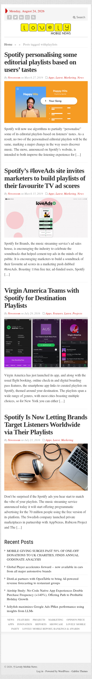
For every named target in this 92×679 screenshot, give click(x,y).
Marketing (70, 77)
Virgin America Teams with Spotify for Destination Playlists (41, 297)
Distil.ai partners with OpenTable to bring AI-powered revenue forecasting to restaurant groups (43, 580)
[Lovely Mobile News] (46, 29)
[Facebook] (10, 17)
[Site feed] (34, 17)
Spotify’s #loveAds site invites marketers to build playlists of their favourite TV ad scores (44, 178)
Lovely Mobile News (25, 666)
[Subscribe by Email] (28, 17)
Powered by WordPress (57, 671)
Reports (40, 624)
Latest (59, 77)
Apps (51, 77)
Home (8, 44)
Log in (40, 671)
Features (58, 313)
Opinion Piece (76, 619)
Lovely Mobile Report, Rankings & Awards (51, 628)
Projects (77, 313)
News (80, 77)
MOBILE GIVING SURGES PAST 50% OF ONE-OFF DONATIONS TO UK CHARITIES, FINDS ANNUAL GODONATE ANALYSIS (43, 555)
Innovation (24, 624)
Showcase (56, 624)
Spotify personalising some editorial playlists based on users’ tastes (40, 62)
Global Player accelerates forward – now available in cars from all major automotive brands (45, 569)
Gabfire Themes (79, 671)
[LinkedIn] (22, 17)
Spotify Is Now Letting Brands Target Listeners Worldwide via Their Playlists (45, 424)
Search (80, 17)
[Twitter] (16, 17)
